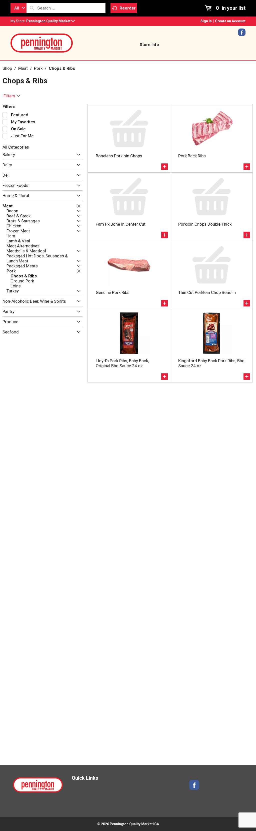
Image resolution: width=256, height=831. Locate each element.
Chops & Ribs (62, 68)
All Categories (15, 147)
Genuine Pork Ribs (113, 292)
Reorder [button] (128, 8)
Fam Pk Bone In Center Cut (121, 224)
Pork (38, 68)
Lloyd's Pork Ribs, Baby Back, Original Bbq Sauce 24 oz (122, 363)
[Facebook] (242, 34)
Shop (7, 68)
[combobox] (18, 8)
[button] (50, 21)
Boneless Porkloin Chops (119, 155)
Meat (23, 68)
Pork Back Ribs (192, 155)
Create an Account (230, 21)
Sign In (206, 21)
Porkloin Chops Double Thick (205, 224)
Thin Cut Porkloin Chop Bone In (207, 292)
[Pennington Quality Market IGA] (41, 42)
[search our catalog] (32, 8)
